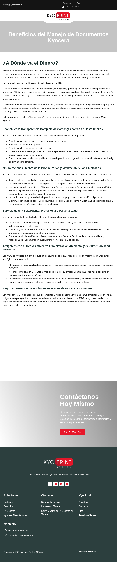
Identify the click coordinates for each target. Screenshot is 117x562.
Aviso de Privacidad (87, 552)
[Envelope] (67, 484)
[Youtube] (55, 484)
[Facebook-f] (50, 484)
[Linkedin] (61, 484)
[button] (5, 15)
